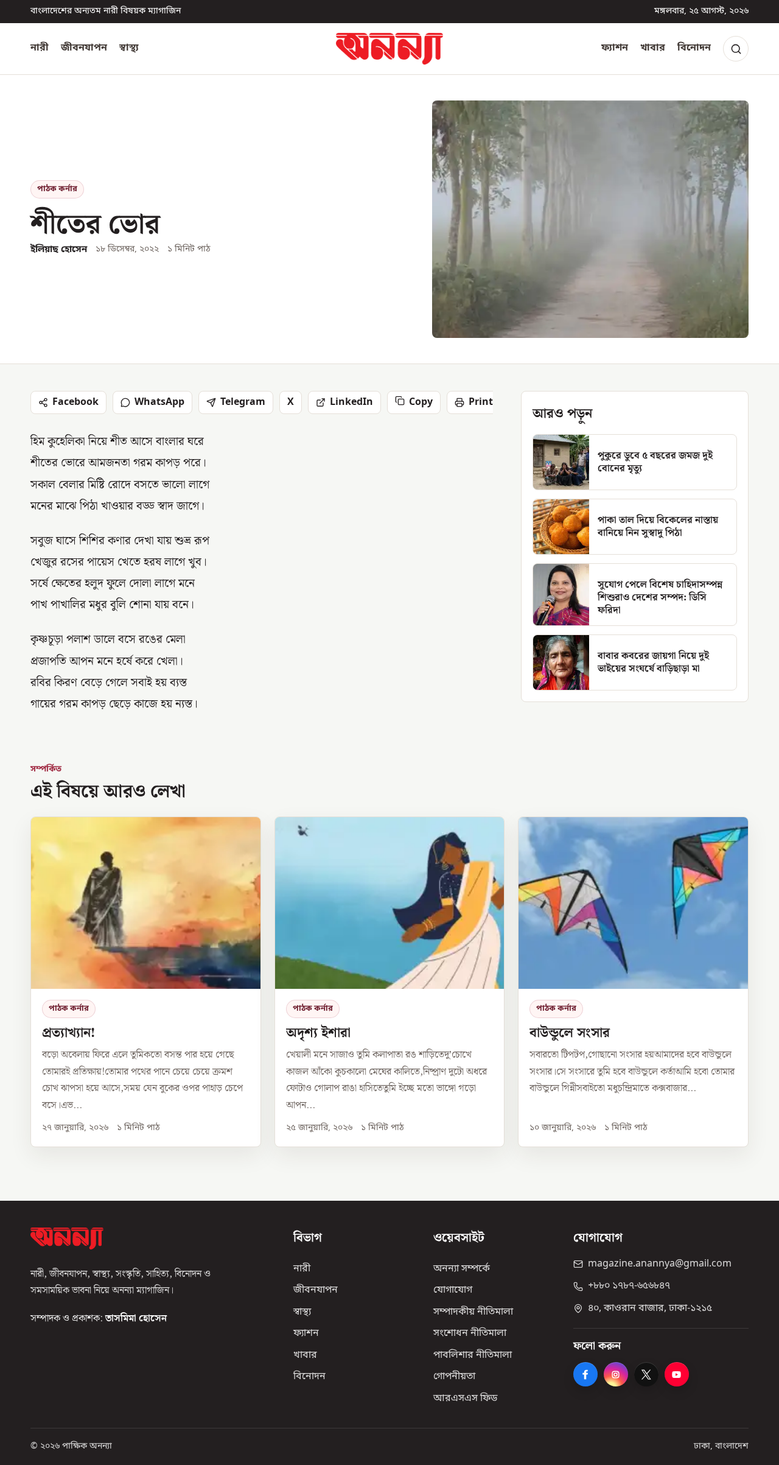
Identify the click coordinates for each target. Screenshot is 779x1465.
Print (481, 402)
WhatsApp (159, 402)
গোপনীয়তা (454, 1376)
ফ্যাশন (614, 48)
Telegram (242, 402)
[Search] (736, 48)
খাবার (652, 48)
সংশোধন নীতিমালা (469, 1333)
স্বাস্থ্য (129, 48)
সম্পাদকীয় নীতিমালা (473, 1312)
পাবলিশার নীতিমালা (472, 1355)
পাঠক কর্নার (57, 189)
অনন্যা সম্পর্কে (461, 1269)
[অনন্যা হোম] (389, 49)
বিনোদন (694, 48)
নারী (39, 48)
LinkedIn (351, 402)
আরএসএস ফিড (465, 1398)
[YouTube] (677, 1374)
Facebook (75, 402)
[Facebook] (585, 1374)
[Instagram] (616, 1374)
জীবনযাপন (84, 48)
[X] (646, 1374)
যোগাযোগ (452, 1290)
